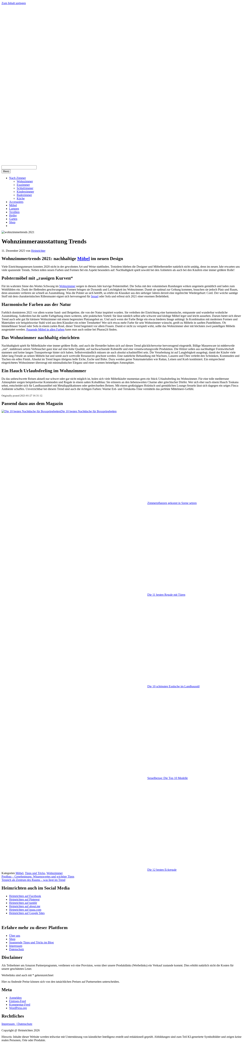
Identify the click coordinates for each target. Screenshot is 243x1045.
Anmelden (15, 997)
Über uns (14, 935)
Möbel (13, 205)
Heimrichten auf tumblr (23, 902)
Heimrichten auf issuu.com (25, 909)
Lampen (14, 208)
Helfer (13, 215)
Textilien (14, 212)
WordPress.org (18, 1008)
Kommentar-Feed (19, 1004)
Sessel (94, 296)
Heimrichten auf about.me (24, 906)
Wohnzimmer (25, 181)
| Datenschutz (24, 1023)
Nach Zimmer (17, 178)
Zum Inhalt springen (14, 3)
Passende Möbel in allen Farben (45, 329)
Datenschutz (16, 949)
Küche (21, 198)
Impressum (15, 945)
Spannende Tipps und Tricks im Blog (31, 942)
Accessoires (16, 201)
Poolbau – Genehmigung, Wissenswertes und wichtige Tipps (38, 876)
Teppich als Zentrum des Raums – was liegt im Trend (33, 880)
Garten (13, 218)
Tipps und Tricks (35, 873)
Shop (12, 222)
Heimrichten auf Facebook (25, 896)
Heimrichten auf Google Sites (27, 913)
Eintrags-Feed (17, 1001)
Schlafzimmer (25, 188)
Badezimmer (24, 195)
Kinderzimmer (25, 191)
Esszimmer (23, 184)
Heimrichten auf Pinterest (24, 899)
